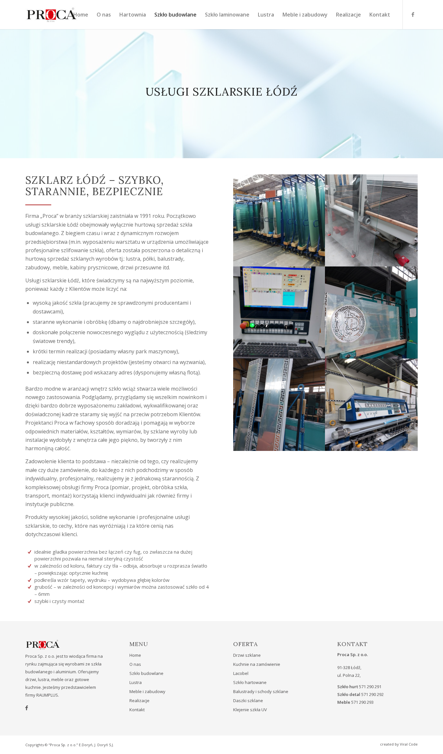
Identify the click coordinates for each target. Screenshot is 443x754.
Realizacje (139, 700)
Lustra (135, 682)
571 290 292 (372, 694)
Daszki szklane (248, 700)
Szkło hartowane (250, 682)
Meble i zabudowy (147, 691)
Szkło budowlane (146, 673)
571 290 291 (370, 686)
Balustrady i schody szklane (260, 691)
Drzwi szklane (247, 655)
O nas (135, 664)
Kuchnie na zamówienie (256, 664)
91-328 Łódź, (349, 667)
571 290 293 (362, 702)
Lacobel (240, 673)
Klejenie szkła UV (250, 710)
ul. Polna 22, (349, 675)
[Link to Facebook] (413, 14)
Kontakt (137, 710)
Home (135, 655)
